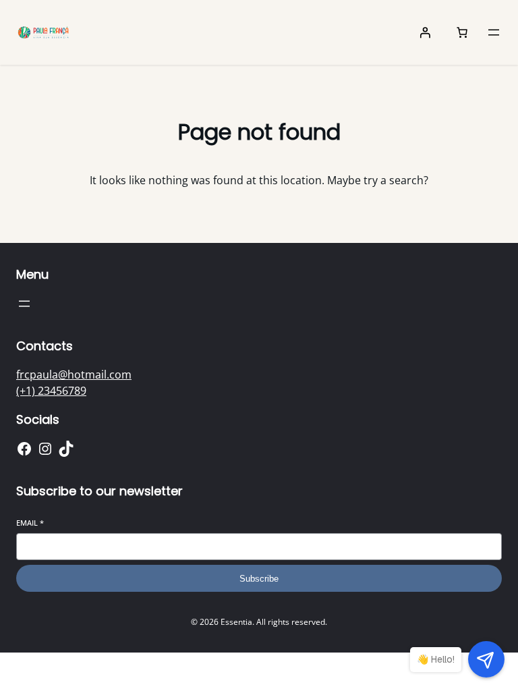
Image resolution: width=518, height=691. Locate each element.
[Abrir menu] (494, 32)
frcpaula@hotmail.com (74, 374)
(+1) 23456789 (51, 390)
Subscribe (259, 579)
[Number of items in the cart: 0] (462, 32)
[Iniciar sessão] (424, 32)
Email (30, 523)
